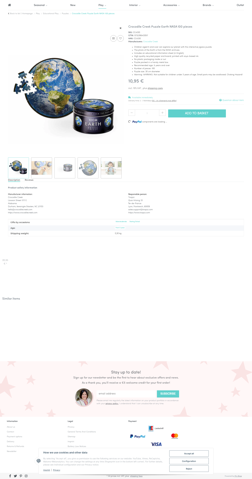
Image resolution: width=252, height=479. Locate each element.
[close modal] (120, 28)
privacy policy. (112, 404)
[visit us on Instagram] (26, 476)
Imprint (46, 470)
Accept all (189, 453)
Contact (10, 432)
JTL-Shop (238, 476)
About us (11, 427)
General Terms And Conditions (82, 432)
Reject (189, 468)
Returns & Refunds (15, 446)
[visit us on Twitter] (15, 476)
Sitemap (71, 437)
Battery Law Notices (77, 446)
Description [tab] (14, 180)
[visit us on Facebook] (10, 476)
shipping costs (155, 88)
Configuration (189, 461)
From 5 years (120, 228)
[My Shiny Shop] (9, 5)
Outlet (240, 5)
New (73, 5)
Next (243, 328)
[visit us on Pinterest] (21, 476)
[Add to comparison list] (113, 38)
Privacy (56, 470)
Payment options (14, 437)
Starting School (135, 221)
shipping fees (136, 476)
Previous (9, 328)
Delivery (10, 442)
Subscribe (168, 393)
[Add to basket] (10, 23)
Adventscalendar (121, 221)
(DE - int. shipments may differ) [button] (164, 101)
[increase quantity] (162, 113)
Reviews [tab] (29, 180)
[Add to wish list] (120, 38)
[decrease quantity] (131, 113)
